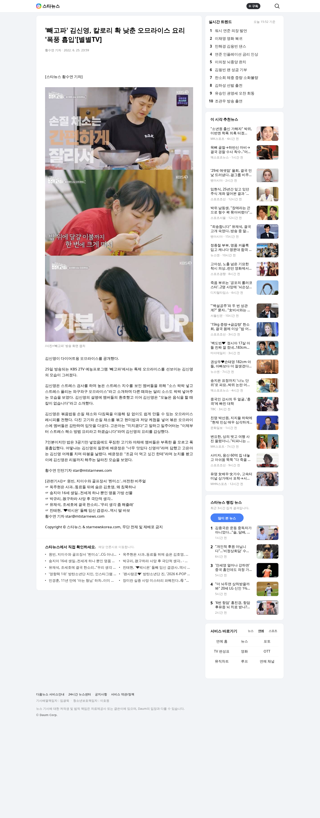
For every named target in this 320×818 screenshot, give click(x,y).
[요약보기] (154, 62)
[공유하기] (267, 6)
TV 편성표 (221, 651)
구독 (255, 6)
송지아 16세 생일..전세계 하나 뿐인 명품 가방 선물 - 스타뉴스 (83, 560)
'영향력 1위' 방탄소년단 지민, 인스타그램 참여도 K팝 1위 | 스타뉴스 (83, 573)
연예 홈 (221, 641)
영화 (244, 651)
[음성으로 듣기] (162, 62)
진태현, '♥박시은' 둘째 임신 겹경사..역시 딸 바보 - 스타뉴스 (157, 567)
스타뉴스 (51, 6)
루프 (244, 661)
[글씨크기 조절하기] (180, 62)
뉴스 (244, 641)
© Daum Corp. (46, 715)
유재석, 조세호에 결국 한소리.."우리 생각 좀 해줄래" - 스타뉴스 (83, 567)
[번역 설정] (171, 62)
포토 (267, 641)
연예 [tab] (261, 631)
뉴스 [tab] (250, 631)
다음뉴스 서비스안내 (50, 694)
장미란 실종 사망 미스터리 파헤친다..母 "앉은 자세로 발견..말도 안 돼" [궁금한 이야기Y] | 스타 (157, 580)
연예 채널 (267, 661)
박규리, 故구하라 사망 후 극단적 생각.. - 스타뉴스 (157, 560)
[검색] (278, 6)
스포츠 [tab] (273, 631)
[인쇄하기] (188, 62)
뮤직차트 (222, 661)
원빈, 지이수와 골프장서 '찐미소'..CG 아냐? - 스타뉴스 (83, 554)
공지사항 (101, 694)
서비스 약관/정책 (122, 694)
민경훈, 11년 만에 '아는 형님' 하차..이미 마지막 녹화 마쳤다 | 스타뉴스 (83, 580)
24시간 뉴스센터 (79, 694)
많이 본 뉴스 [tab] (227, 518)
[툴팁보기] (278, 22)
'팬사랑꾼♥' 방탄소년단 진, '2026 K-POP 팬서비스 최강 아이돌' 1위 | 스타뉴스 (157, 573)
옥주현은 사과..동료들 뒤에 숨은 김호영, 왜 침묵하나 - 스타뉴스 (157, 554)
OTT (267, 651)
